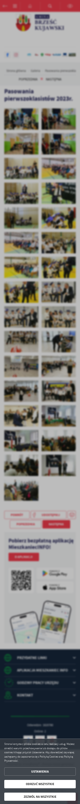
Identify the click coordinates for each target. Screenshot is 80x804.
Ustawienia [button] (40, 771)
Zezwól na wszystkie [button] (40, 797)
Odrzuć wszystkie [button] (40, 784)
